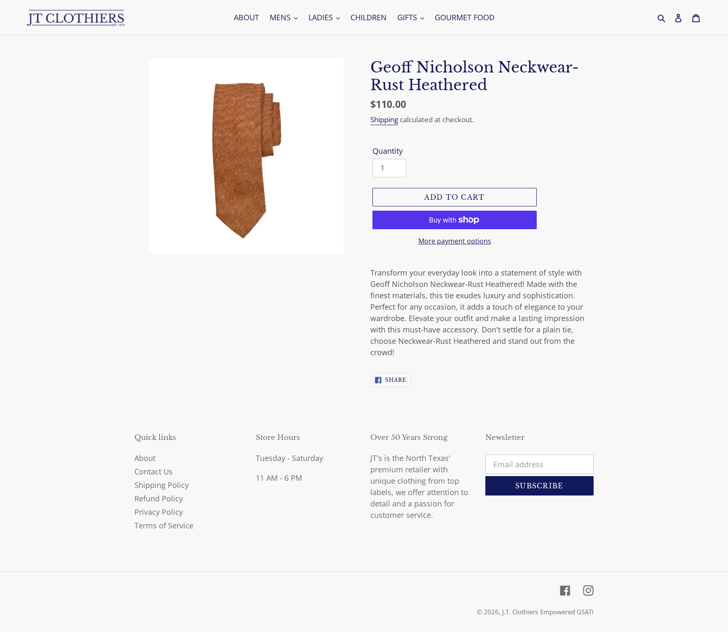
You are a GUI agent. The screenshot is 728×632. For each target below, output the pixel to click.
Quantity (387, 151)
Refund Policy (158, 498)
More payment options (454, 241)
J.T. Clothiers (520, 612)
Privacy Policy (158, 512)
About (144, 458)
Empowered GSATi (567, 612)
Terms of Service (163, 525)
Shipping (384, 119)
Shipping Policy (161, 485)
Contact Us (153, 471)
